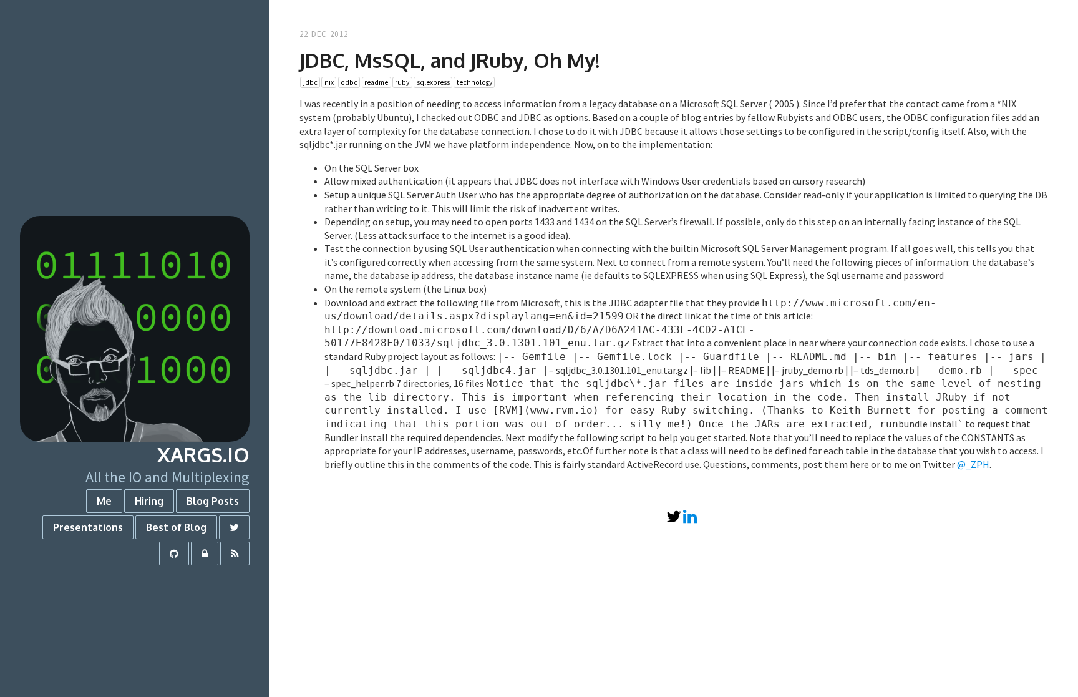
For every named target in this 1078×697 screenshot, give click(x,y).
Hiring (149, 501)
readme (376, 82)
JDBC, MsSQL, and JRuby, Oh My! (449, 60)
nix (329, 82)
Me (104, 501)
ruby (402, 82)
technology (474, 82)
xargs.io (203, 454)
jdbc (310, 82)
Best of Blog (176, 527)
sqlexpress (433, 82)
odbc (349, 82)
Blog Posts (213, 501)
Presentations (88, 527)
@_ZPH (973, 464)
